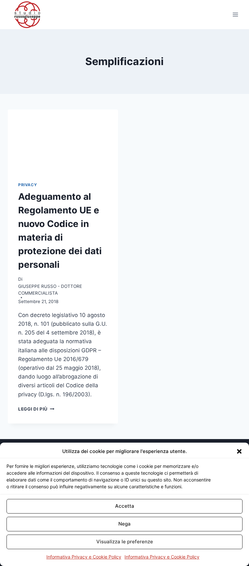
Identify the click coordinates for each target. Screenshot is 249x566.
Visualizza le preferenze (124, 541)
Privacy (27, 184)
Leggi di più (36, 409)
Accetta (124, 506)
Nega (124, 524)
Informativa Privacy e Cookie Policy (83, 557)
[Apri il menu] (235, 14)
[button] (239, 451)
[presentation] (63, 140)
